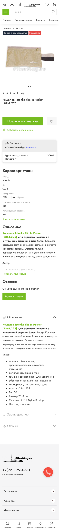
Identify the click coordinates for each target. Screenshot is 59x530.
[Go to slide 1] (28, 86)
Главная (6, 28)
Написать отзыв (14, 296)
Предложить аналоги (22, 121)
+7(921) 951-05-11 (16, 470)
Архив (19, 28)
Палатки (6, 20)
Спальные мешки (23, 20)
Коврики (40, 20)
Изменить (31, 147)
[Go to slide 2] (30, 86)
